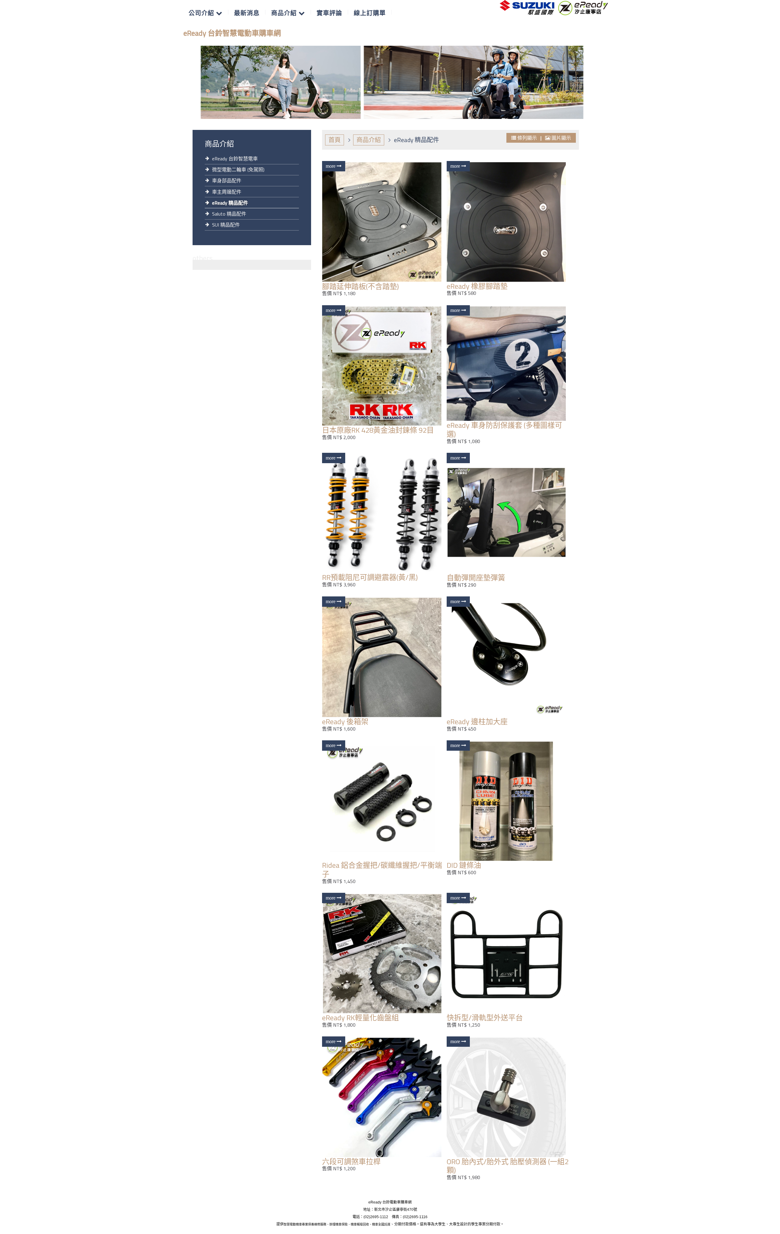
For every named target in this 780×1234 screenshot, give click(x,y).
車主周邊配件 (226, 191)
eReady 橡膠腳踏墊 (477, 286)
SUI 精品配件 (226, 224)
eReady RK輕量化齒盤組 (360, 1017)
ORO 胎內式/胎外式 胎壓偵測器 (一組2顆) (508, 1166)
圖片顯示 (560, 137)
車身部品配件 (226, 180)
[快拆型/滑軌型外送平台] (508, 953)
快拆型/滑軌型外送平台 (485, 1017)
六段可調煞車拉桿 (351, 1161)
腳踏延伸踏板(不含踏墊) (360, 286)
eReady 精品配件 (230, 202)
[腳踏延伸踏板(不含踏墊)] (383, 222)
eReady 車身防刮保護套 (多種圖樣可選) (504, 429)
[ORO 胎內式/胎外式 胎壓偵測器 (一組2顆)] (508, 1097)
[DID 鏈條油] (508, 801)
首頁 (334, 140)
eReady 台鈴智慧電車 (235, 158)
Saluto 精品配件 (229, 213)
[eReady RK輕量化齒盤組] (383, 953)
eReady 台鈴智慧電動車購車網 (232, 33)
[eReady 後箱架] (383, 657)
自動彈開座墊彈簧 (476, 577)
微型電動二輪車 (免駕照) (238, 169)
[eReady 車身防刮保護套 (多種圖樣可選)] (508, 363)
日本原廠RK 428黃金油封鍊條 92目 (378, 429)
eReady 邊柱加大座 (477, 721)
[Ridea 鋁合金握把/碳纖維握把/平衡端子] (383, 801)
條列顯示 (527, 137)
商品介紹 (368, 140)
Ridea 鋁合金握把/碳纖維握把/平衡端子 (382, 869)
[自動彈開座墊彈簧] (508, 513)
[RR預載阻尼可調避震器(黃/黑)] (383, 513)
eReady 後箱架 (345, 721)
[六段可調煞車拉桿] (383, 1097)
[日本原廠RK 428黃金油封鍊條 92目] (383, 366)
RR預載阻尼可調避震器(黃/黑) (370, 577)
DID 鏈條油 (464, 865)
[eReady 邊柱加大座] (508, 657)
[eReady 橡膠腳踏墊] (508, 221)
